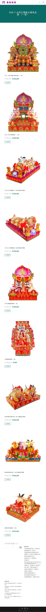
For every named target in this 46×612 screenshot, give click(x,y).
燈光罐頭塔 (32, 565)
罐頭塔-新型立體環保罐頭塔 (29, 573)
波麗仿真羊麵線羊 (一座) (11, 528)
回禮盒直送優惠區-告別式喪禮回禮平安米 (31, 552)
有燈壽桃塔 (34, 558)
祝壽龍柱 (36, 569)
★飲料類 (37, 548)
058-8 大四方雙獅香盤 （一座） (12, 134)
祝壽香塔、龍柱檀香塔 (28, 569)
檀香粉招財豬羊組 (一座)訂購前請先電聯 (14, 472)
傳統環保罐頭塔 (27, 550)
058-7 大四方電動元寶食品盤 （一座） (14, 75)
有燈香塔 (26, 560)
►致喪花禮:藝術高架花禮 (29, 548)
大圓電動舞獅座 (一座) (10, 359)
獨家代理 (38, 565)
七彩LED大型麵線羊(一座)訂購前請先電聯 (15, 190)
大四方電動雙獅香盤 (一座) (11, 303)
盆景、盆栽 (26, 567)
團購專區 (26, 554)
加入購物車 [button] (8, 82)
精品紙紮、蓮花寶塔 (28, 571)
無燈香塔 (26, 565)
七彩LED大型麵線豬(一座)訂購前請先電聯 (15, 248)
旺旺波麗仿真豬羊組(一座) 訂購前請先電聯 (15, 416)
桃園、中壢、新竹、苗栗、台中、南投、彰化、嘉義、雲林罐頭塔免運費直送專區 (32, 563)
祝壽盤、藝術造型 (34, 567)
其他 (33, 550)
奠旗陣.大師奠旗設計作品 (29, 556)
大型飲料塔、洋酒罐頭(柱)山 (35, 554)
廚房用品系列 (27, 558)
